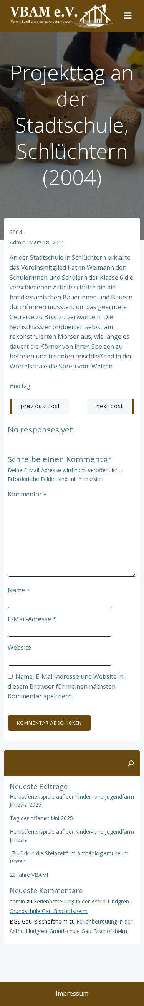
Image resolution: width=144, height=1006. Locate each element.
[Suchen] (131, 763)
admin (17, 242)
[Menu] (127, 15)
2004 (16, 232)
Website (19, 647)
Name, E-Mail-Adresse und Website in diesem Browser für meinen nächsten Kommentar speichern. (66, 686)
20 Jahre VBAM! (29, 874)
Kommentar (27, 494)
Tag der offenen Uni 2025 (41, 818)
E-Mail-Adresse (32, 619)
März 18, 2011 (47, 242)
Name (19, 590)
